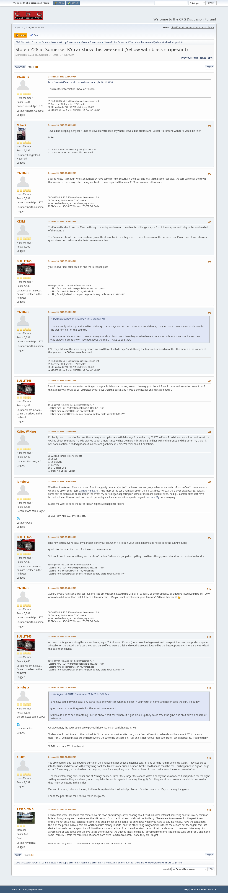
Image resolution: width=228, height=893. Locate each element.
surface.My (153, 497)
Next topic (206, 57)
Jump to (166, 868)
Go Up (18, 855)
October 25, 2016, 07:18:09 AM (62, 431)
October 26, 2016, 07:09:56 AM (62, 687)
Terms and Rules (198, 889)
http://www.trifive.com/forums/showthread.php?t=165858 (80, 82)
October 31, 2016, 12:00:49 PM (62, 809)
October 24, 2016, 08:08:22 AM (62, 173)
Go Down (20, 67)
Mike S (21, 125)
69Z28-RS (23, 77)
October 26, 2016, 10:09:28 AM (62, 757)
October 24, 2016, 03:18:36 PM (62, 261)
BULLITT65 (24, 261)
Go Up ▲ (212, 889)
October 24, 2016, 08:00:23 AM (62, 125)
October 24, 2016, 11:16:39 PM (62, 312)
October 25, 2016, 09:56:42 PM (62, 588)
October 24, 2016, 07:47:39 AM (62, 76)
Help (186, 889)
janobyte (23, 482)
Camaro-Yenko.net (89, 490)
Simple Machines (35, 889)
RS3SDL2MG (25, 809)
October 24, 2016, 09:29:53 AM (62, 221)
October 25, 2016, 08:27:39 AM (62, 481)
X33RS (21, 221)
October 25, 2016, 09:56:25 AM (62, 537)
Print (210, 67)
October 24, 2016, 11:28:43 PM (62, 380)
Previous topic (189, 57)
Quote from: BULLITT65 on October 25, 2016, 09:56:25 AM (81, 694)
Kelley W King (26, 432)
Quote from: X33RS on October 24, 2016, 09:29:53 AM (79, 318)
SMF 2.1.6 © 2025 (19, 889)
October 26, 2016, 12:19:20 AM (62, 636)
